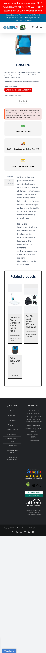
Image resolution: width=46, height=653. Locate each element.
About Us (12, 411)
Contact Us (12, 420)
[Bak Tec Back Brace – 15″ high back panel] (31, 300)
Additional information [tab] (10, 182)
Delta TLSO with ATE (15, 361)
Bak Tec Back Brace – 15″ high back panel (31, 321)
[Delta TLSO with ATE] (15, 350)
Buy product (13, 339)
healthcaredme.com (21, 528)
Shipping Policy (12, 425)
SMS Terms (12, 434)
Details (18, 338)
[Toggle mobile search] (37, 27)
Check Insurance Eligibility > (18, 89)
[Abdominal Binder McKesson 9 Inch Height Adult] (15, 299)
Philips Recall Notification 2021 (12, 458)
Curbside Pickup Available (12, 452)
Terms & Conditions (12, 429)
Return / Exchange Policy (12, 440)
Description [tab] (10, 176)
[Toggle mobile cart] (32, 27)
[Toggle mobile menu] (41, 27)
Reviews (12, 415)
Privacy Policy (12, 446)
